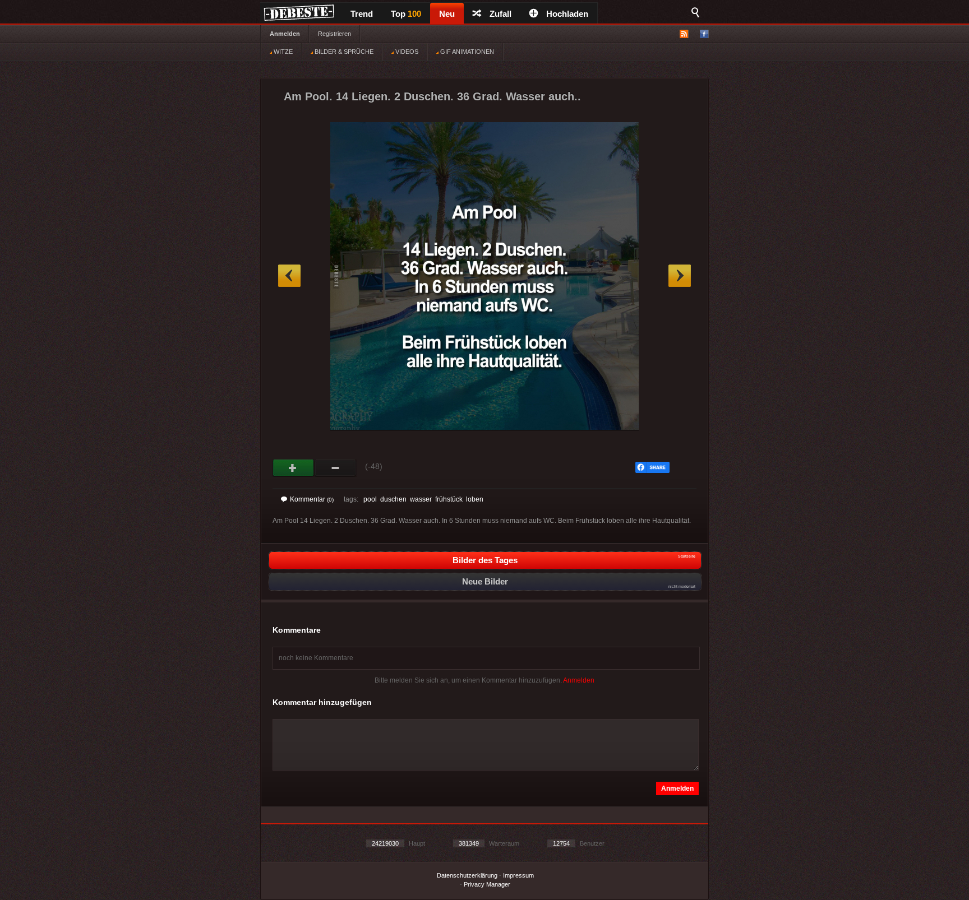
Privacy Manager (487, 884)
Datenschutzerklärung (467, 875)
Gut (294, 468)
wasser (421, 499)
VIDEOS (406, 51)
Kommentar (312, 499)
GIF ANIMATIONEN (466, 51)
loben (474, 499)
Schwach (336, 468)
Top (406, 13)
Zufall (500, 13)
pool (370, 499)
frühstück (449, 499)
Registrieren (334, 33)
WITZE (282, 51)
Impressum (518, 875)
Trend (361, 13)
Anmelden (285, 33)
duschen (393, 499)
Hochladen (567, 13)
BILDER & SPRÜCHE (343, 51)
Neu (447, 13)
